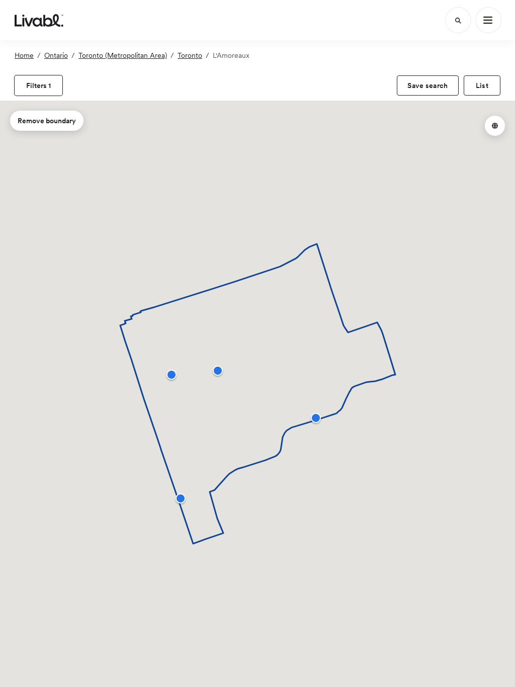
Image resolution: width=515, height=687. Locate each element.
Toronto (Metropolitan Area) (122, 55)
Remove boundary (47, 121)
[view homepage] (39, 20)
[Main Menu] (488, 20)
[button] (217, 370)
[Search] (458, 20)
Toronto (190, 55)
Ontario (56, 55)
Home (24, 55)
